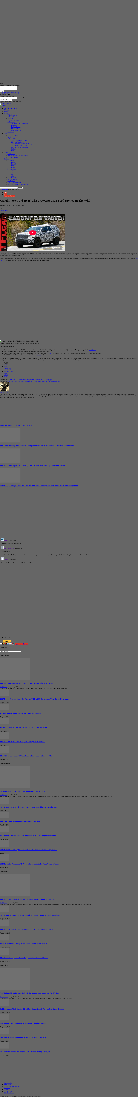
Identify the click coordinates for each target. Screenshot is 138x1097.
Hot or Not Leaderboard (15, 182)
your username (21, 87)
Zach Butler (3, 687)
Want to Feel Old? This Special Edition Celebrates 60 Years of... (24, 944)
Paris (12, 150)
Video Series (11, 122)
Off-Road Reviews (13, 120)
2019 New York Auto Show (19, 147)
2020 (12, 171)
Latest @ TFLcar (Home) (11, 108)
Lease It (13, 164)
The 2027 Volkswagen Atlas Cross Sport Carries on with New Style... (26, 683)
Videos (6, 113)
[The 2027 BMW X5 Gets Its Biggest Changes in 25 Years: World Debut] (4, 738)
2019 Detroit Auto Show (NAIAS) (21, 144)
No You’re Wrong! (13, 157)
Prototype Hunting (9, 196)
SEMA (13, 149)
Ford (5, 192)
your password (21, 89)
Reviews (6, 159)
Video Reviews (12, 115)
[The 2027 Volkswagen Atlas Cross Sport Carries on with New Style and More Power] (10, 462)
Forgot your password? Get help (9, 93)
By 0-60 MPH (12, 177)
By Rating (11, 160)
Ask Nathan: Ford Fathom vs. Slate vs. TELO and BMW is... (23, 1037)
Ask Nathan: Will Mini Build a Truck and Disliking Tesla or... (23, 1023)
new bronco (7, 370)
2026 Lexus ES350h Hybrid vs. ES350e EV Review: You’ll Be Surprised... (28, 850)
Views (6, 152)
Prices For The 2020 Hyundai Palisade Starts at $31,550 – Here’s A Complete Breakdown (33, 381)
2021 (5, 364)
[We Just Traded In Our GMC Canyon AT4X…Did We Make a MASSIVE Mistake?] (4, 724)
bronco (6, 366)
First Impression (12, 179)
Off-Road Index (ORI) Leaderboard (18, 184)
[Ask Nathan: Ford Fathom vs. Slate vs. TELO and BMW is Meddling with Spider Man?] (4, 1034)
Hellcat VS (14, 128)
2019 (12, 172)
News (5, 133)
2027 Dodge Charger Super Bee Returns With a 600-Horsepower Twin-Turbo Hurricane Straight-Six (39, 486)
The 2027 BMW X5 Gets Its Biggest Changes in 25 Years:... (22, 742)
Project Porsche (15, 127)
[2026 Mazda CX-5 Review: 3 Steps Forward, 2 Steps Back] (15, 787)
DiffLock (14, 125)
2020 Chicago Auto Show (19, 140)
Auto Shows (11, 138)
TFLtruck (6, 110)
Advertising (7, 1084)
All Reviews (11, 181)
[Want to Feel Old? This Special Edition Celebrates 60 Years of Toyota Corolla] (4, 940)
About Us (7, 1088)
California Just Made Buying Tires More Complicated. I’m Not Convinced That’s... (32, 1009)
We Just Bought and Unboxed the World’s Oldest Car (20, 713)
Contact (6, 1089)
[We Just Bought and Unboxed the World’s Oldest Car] (4, 709)
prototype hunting (9, 371)
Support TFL (8, 1083)
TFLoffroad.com (9, 1093)
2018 (12, 174)
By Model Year (12, 169)
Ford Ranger (92, 350)
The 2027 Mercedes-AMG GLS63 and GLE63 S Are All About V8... (26, 756)
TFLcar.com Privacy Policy (12, 1086)
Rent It (13, 165)
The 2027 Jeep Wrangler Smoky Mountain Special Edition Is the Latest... (28, 899)
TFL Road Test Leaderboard (19, 123)
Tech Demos (11, 117)
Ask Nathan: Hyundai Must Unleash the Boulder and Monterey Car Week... (29, 993)
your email (20, 98)
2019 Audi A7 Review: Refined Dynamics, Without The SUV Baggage (30, 379)
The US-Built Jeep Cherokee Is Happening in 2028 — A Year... (24, 958)
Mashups (10, 118)
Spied (9, 137)
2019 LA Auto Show (17, 142)
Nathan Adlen (4, 210)
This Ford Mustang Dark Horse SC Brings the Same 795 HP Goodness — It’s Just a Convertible (37, 446)
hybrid (39, 355)
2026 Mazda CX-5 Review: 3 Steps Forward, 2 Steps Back (22, 791)
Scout (49, 353)
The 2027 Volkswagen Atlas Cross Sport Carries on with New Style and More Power (32, 466)
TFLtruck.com (8, 1091)
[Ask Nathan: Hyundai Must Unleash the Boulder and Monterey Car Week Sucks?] (15, 989)
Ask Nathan (11, 154)
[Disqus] (69, 560)
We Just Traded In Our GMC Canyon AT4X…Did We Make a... (25, 727)
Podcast (6, 111)
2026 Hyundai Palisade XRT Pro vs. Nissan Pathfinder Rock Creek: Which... (29, 864)
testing (6, 375)
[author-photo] (4, 391)
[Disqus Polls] (69, 512)
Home (2, 189)
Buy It (13, 162)
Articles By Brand (13, 135)
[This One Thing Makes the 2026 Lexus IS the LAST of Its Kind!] (4, 817)
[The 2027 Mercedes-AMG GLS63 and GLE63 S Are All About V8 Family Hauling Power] (4, 752)
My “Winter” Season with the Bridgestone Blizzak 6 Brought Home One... (28, 835)
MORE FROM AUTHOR (23, 425)
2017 (12, 176)
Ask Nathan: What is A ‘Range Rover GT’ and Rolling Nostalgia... (25, 1052)
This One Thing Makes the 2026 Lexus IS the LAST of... (21, 821)
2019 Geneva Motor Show (19, 145)
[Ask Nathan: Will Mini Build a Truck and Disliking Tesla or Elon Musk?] (4, 1019)
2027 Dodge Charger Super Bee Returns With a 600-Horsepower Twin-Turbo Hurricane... (34, 699)
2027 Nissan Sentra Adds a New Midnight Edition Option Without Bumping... (30, 915)
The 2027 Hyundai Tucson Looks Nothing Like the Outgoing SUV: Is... (27, 929)
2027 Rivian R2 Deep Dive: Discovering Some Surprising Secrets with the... (29, 807)
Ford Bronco (7, 368)
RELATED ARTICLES (7, 425)
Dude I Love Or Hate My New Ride (18, 155)
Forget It (13, 167)
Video (6, 189)
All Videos (11, 132)
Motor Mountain (16, 130)
